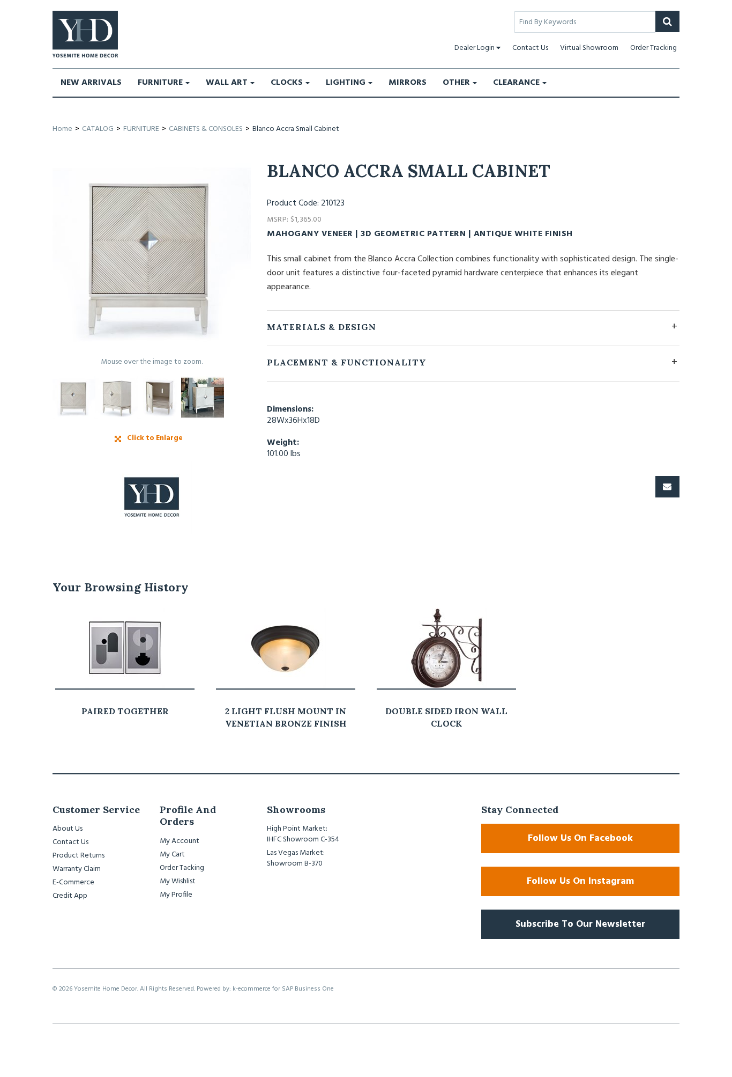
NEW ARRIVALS (91, 83)
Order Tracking (653, 48)
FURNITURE (160, 83)
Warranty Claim (77, 869)
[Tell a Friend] (667, 486)
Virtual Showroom (589, 48)
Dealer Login (474, 48)
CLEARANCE (516, 83)
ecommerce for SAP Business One (286, 989)
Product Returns (78, 855)
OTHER (456, 83)
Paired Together (125, 711)
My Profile (176, 895)
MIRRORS (408, 83)
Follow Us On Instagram (580, 881)
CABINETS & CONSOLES (206, 129)
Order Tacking (182, 868)
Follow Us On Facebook (580, 838)
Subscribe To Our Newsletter (580, 924)
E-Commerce (73, 882)
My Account (179, 841)
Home (62, 129)
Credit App (70, 896)
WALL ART (227, 83)
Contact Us (530, 48)
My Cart (172, 854)
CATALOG (98, 129)
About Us (68, 829)
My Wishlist (178, 881)
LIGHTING (345, 83)
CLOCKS (287, 83)
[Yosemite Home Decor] (85, 34)
